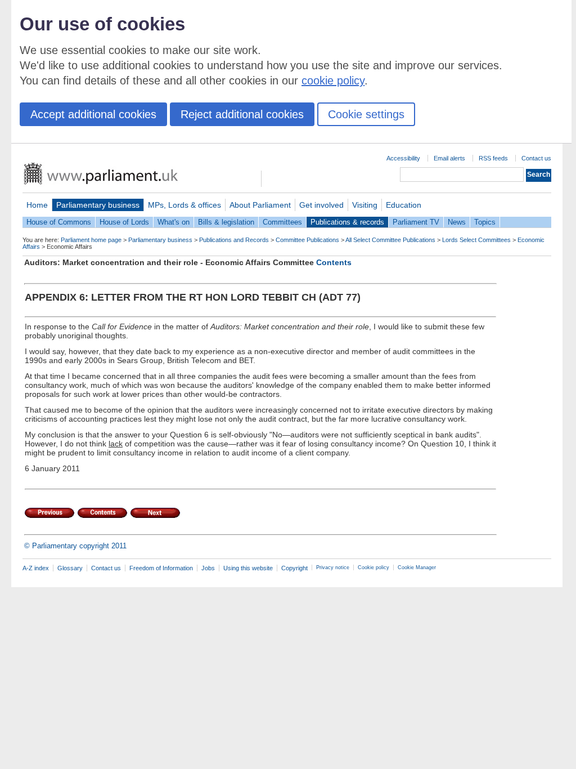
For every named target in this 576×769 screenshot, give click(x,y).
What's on (174, 222)
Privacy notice (332, 567)
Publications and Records (234, 239)
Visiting (364, 204)
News (457, 222)
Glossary (70, 568)
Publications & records (347, 222)
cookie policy (333, 80)
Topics (485, 222)
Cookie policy (373, 567)
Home (37, 204)
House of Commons (58, 222)
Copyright (294, 568)
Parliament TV (416, 222)
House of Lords (124, 222)
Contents (334, 262)
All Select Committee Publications (390, 239)
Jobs (208, 568)
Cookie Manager (417, 567)
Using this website (248, 568)
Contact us (536, 158)
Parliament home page (91, 239)
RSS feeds (493, 158)
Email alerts (449, 158)
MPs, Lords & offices (184, 204)
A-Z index (35, 568)
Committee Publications (307, 239)
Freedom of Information (161, 568)
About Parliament (260, 204)
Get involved (321, 204)
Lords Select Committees (476, 239)
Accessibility (403, 158)
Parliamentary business (98, 204)
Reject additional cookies (242, 114)
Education (403, 204)
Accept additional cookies (93, 114)
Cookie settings (366, 114)
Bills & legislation (226, 222)
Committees (282, 222)
